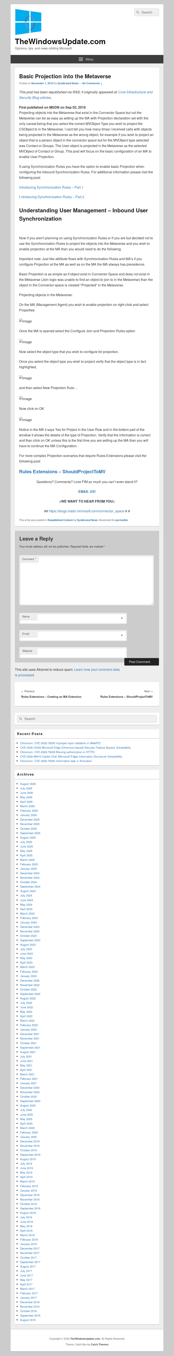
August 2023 (28, 945)
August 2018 (28, 1213)
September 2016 (30, 1315)
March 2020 (27, 1128)
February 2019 (29, 1186)
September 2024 (30, 886)
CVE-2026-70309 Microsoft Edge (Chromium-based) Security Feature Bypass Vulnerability (75, 747)
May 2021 (26, 1065)
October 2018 (28, 1204)
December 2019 (29, 1141)
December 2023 (29, 927)
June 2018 (26, 1222)
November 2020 (29, 1092)
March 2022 (27, 1020)
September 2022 (30, 994)
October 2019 (28, 1150)
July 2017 (26, 1271)
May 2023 (26, 958)
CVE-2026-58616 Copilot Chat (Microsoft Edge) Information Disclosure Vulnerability (71, 756)
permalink (122, 520)
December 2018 (29, 1195)
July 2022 (26, 1003)
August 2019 (28, 1159)
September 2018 (30, 1208)
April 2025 (26, 855)
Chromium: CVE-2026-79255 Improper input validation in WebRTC (60, 743)
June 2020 (26, 1114)
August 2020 (28, 1105)
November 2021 (29, 1038)
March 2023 (27, 967)
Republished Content (60, 520)
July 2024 (26, 895)
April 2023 (26, 962)
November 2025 (29, 824)
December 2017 (29, 1248)
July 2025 (26, 842)
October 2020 (28, 1096)
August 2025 (28, 837)
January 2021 (28, 1083)
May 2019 (26, 1172)
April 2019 (26, 1177)
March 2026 (27, 806)
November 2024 (29, 878)
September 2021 (30, 1047)
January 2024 (28, 922)
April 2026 (26, 802)
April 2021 (26, 1070)
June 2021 (26, 1061)
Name (25, 616)
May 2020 (26, 1119)
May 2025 (26, 851)
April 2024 (26, 909)
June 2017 (26, 1275)
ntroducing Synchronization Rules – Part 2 (52, 196)
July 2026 (26, 788)
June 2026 (26, 793)
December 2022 (29, 980)
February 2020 (29, 1132)
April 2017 (26, 1284)
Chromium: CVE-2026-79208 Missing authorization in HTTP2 (57, 752)
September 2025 (30, 833)
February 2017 (29, 1293)
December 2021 (29, 1034)
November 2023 (29, 931)
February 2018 (29, 1239)
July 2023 (26, 949)
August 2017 (28, 1266)
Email (25, 634)
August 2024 (28, 891)
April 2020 (26, 1123)
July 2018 (26, 1217)
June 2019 (26, 1168)
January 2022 (28, 1029)
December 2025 (29, 819)
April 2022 (26, 1016)
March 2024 (27, 913)
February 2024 (29, 918)
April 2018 (26, 1231)
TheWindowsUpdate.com (60, 40)
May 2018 (26, 1226)
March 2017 (27, 1289)
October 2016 (28, 1311)
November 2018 (29, 1199)
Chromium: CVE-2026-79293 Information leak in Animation (56, 761)
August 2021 (28, 1052)
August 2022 (28, 998)
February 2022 (29, 1025)
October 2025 (28, 828)
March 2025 (27, 860)
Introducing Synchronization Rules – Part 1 (51, 187)
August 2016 (28, 1320)
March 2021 (27, 1074)
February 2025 (29, 864)
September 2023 (30, 940)
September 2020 (30, 1101)
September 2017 (30, 1262)
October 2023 (28, 936)
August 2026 (28, 784)
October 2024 (28, 882)
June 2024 (26, 900)
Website (27, 651)
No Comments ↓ (92, 83)
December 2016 (29, 1302)
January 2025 (28, 869)
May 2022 (26, 1012)
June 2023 (26, 953)
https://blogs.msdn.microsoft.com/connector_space (87, 510)
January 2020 (28, 1137)
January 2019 (28, 1190)
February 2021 (29, 1079)
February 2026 (29, 810)
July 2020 (26, 1110)
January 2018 (28, 1244)
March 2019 (27, 1181)
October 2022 (28, 989)
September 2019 (30, 1155)
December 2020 (29, 1088)
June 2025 (26, 846)
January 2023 (28, 976)
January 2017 (28, 1298)
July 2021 (26, 1056)
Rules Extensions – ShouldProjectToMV (62, 471)
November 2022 (29, 985)
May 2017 (26, 1280)
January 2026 (28, 815)
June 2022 (26, 1007)
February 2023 (29, 971)
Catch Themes (99, 1344)
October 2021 (28, 1043)
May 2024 (26, 904)
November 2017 (29, 1253)
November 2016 (29, 1306)
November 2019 (29, 1146)
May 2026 (26, 797)
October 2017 (28, 1257)
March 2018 (27, 1235)
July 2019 (26, 1163)
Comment (29, 559)
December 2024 (29, 873)
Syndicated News (68, 83)
